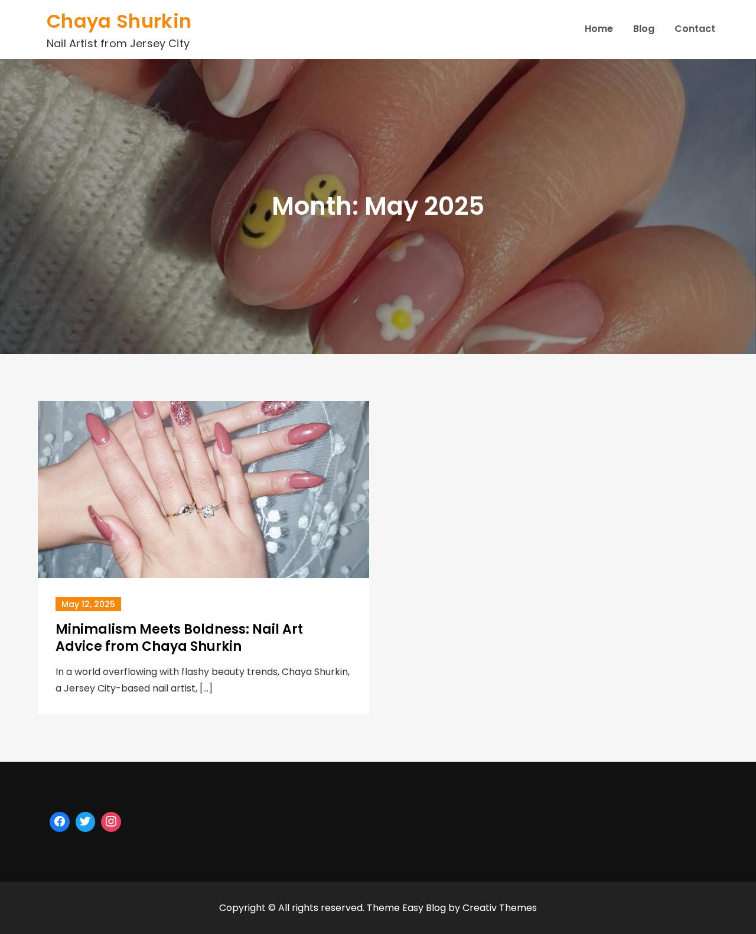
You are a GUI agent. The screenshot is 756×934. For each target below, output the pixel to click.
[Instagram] (111, 822)
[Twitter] (86, 822)
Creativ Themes (499, 908)
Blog (643, 28)
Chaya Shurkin (119, 21)
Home (599, 28)
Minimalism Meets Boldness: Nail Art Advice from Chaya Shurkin (179, 638)
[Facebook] (60, 822)
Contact (694, 28)
